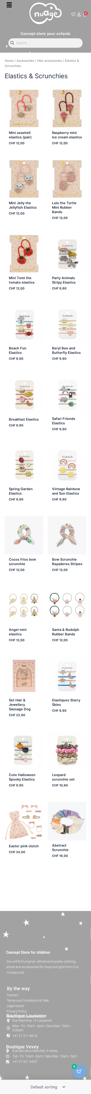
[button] (9, 5)
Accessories (25, 61)
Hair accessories (49, 61)
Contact (12, 995)
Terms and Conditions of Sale (28, 1000)
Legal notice (15, 1006)
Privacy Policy (17, 1011)
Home (9, 61)
